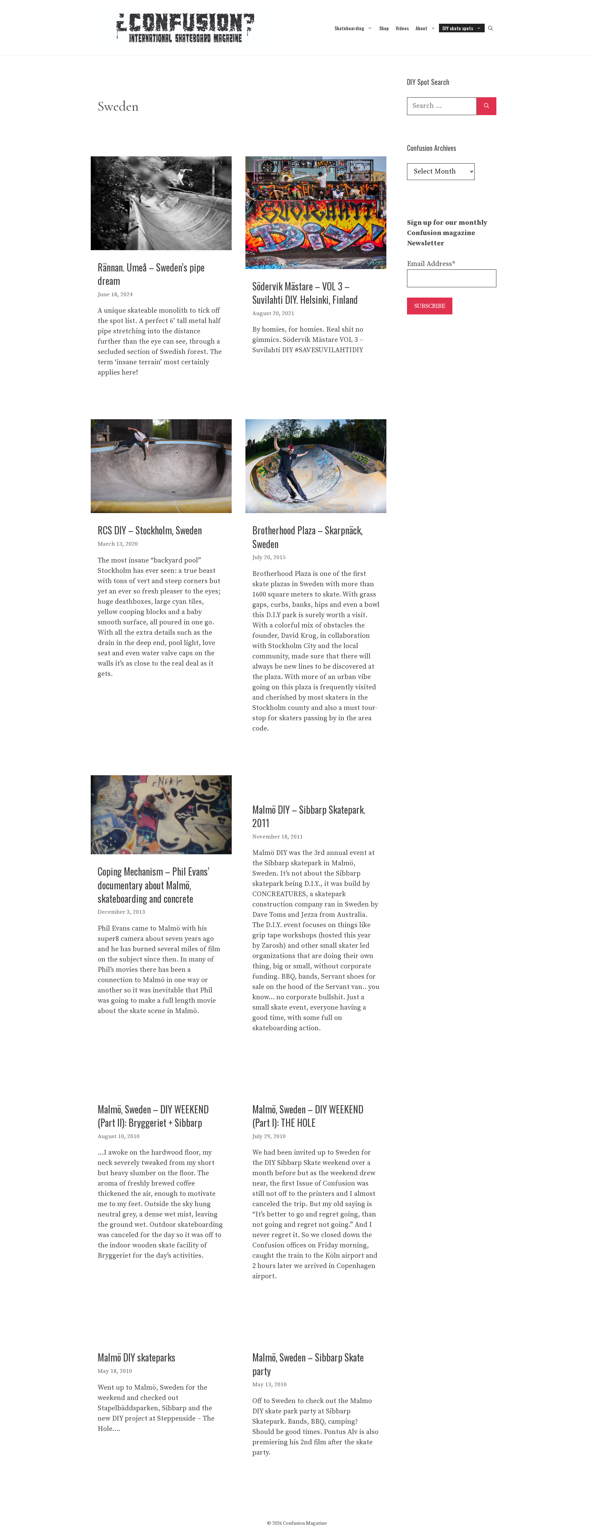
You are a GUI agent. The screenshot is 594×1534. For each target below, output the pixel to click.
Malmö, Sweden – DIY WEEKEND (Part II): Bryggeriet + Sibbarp (153, 1116)
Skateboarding (349, 28)
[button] (490, 28)
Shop (384, 28)
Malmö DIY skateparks (136, 1357)
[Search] (486, 106)
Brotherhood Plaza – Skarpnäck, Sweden (307, 537)
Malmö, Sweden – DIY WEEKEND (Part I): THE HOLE (307, 1116)
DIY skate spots (457, 28)
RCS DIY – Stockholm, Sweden (150, 530)
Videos (402, 28)
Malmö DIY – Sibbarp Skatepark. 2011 (308, 816)
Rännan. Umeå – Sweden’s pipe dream (151, 274)
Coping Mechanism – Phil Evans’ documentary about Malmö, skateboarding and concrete (153, 884)
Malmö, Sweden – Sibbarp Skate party (308, 1364)
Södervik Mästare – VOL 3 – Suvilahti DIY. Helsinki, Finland (305, 293)
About (421, 28)
